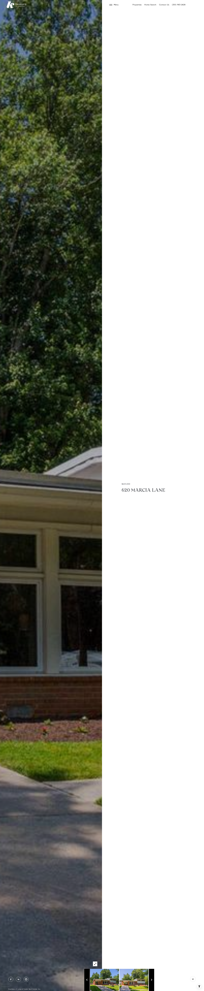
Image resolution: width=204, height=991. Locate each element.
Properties (137, 5)
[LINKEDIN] (18, 979)
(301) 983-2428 (178, 5)
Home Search (150, 5)
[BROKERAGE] (26, 979)
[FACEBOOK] (10, 979)
